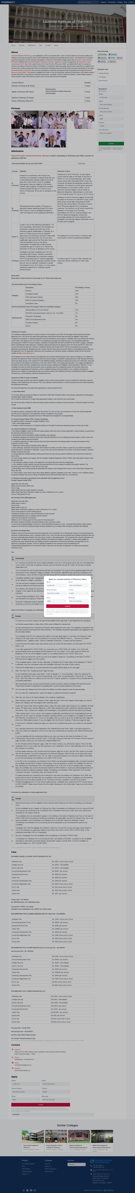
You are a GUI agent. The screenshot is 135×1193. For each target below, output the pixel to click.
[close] (89, 578)
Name (49, 582)
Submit (67, 606)
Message (72, 597)
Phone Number (52, 590)
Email (70, 582)
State (48, 597)
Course (71, 590)
